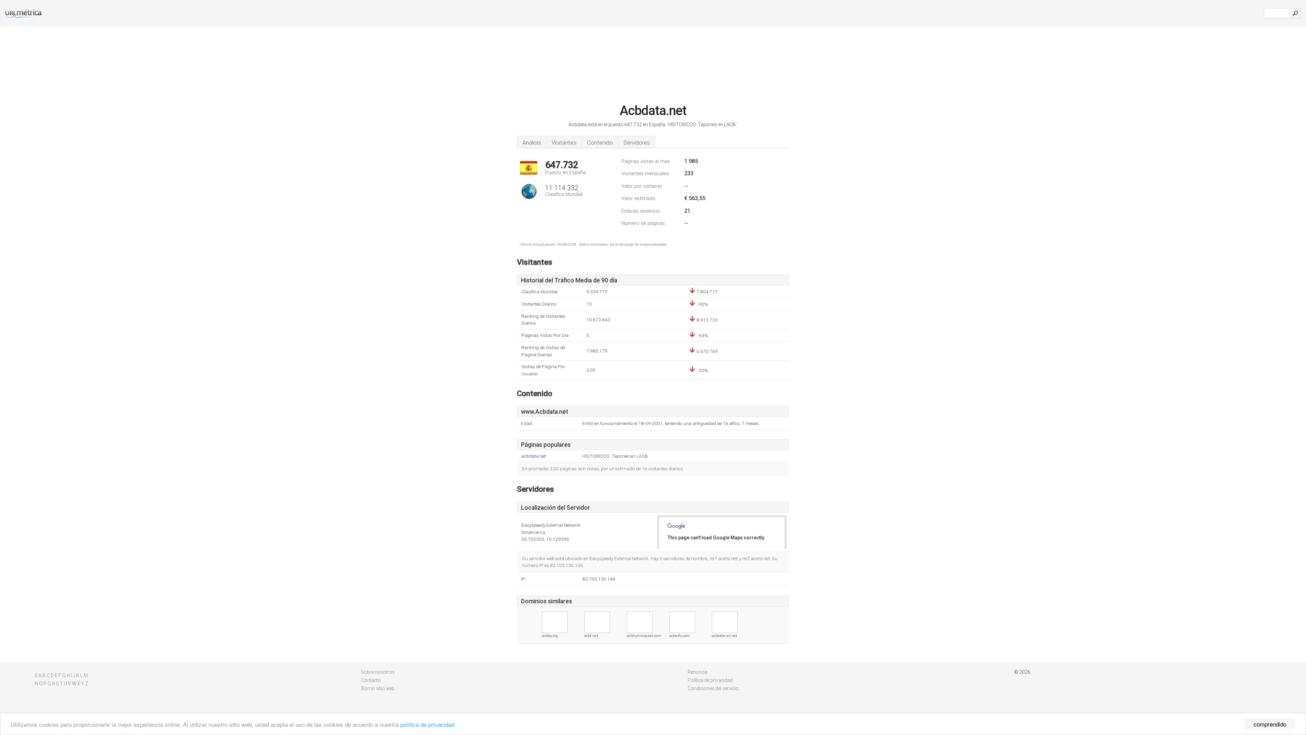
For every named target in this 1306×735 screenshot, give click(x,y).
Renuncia (697, 672)
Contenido (600, 142)
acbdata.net (533, 456)
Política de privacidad (710, 680)
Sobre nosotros (378, 672)
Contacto (371, 680)
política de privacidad (427, 724)
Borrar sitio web (378, 688)
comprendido (1270, 724)
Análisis (531, 142)
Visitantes (564, 142)
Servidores (636, 142)
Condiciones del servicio (713, 688)
